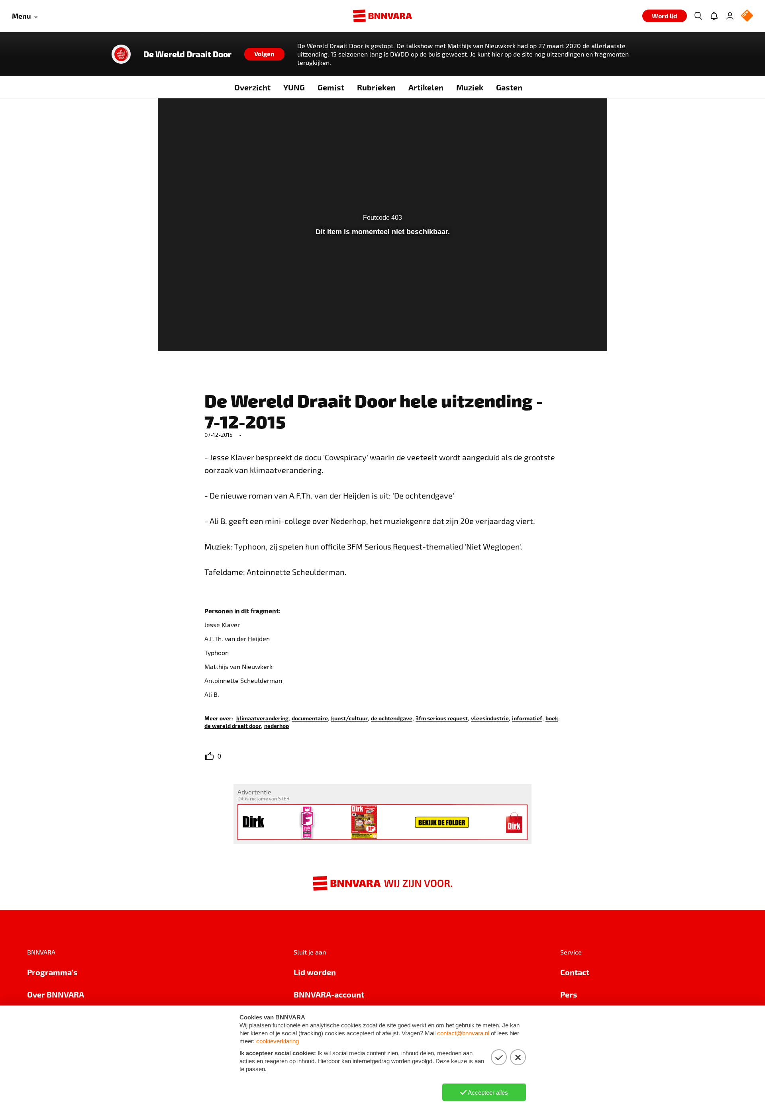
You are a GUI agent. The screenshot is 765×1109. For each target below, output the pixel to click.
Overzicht (252, 87)
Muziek (469, 87)
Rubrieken (376, 87)
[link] (262, 718)
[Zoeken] (698, 16)
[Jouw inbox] (714, 15)
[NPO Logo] (747, 16)
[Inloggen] (730, 16)
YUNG (294, 87)
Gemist (331, 87)
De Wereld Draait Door (187, 54)
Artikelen (425, 87)
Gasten (509, 87)
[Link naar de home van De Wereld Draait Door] (121, 54)
